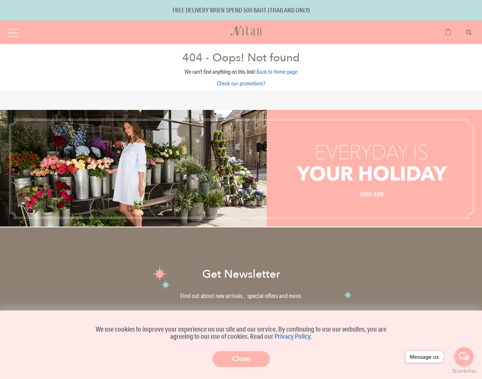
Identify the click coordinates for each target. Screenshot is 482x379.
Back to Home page (276, 71)
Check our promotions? (241, 83)
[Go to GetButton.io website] (464, 371)
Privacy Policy (292, 336)
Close (241, 359)
